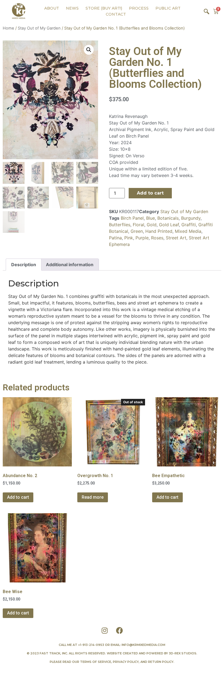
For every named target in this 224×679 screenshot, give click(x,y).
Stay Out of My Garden (39, 28)
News (72, 8)
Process (139, 8)
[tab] (24, 265)
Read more (93, 497)
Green (137, 231)
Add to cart (150, 193)
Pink (128, 237)
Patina (115, 237)
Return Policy (160, 662)
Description (23, 264)
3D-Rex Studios (182, 653)
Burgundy (191, 218)
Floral (138, 224)
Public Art (168, 8)
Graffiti (188, 224)
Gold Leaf (169, 224)
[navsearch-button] (206, 11)
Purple (142, 237)
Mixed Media (188, 231)
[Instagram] (104, 630)
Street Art (176, 237)
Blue (150, 218)
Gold (152, 224)
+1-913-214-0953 (91, 645)
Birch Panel (132, 218)
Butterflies (119, 224)
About (51, 8)
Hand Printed (158, 231)
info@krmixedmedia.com (143, 645)
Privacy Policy (126, 662)
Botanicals (168, 218)
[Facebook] (119, 630)
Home (8, 28)
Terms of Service (95, 662)
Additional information (69, 264)
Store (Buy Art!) (104, 8)
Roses (157, 237)
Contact (116, 14)
